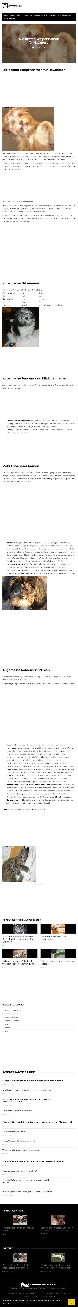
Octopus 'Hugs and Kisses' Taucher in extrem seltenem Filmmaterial (37, 1122)
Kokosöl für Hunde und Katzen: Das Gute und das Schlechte (32, 1161)
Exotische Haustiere (16, 809)
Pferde (19, 15)
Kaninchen (52, 15)
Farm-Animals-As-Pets (12, 1017)
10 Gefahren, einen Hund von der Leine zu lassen (20, 1150)
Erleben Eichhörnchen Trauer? (14, 1132)
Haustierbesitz (9, 19)
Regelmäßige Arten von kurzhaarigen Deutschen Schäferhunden (27, 1192)
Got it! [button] (71, 1302)
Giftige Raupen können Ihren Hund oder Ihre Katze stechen (32, 1080)
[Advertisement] (39, 90)
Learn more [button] (7, 1303)
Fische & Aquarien (64, 15)
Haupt (6, 15)
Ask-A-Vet (50, 1293)
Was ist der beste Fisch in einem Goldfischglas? (19, 1171)
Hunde (25, 15)
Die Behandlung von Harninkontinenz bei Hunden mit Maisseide (26, 1090)
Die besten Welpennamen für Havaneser (53, 1288)
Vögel (12, 15)
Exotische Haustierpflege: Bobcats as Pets (23, 866)
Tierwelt (36, 1296)
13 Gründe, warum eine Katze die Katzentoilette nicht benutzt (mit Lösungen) (18, 939)
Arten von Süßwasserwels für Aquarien (17, 1111)
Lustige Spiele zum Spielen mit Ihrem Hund (19, 1141)
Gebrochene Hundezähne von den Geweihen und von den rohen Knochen (57, 1230)
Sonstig (7, 1028)
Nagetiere (27, 1296)
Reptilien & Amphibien (11, 1014)
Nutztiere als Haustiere (38, 15)
